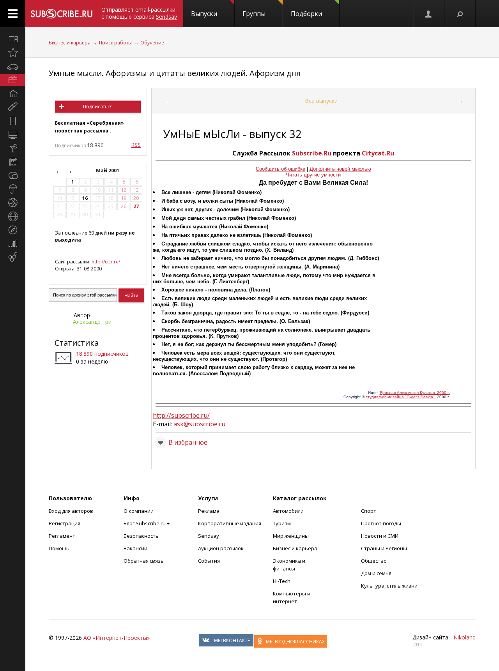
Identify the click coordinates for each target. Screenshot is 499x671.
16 (85, 198)
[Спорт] (12, 202)
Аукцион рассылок (221, 548)
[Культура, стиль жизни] (12, 148)
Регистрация (64, 523)
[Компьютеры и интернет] (12, 134)
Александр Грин (94, 321)
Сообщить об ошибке (280, 169)
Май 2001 (108, 170)
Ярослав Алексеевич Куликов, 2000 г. (415, 392)
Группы (253, 13)
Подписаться (98, 106)
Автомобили (288, 510)
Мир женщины (291, 535)
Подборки (306, 13)
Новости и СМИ (379, 535)
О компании (139, 510)
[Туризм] (12, 230)
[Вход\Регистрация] (428, 13)
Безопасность (141, 535)
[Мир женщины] (12, 107)
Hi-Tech (281, 580)
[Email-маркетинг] (12, 257)
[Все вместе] (12, 39)
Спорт (368, 510)
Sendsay (208, 535)
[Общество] (12, 175)
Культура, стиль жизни (389, 585)
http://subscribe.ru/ (181, 415)
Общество (374, 560)
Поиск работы (115, 42)
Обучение (152, 42)
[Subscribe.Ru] (61, 13)
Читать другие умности (313, 175)
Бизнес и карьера (69, 42)
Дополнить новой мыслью (340, 169)
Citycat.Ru (378, 153)
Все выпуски (321, 100)
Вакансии (135, 548)
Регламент (62, 535)
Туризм (282, 523)
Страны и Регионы (384, 548)
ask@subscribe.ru (199, 424)
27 (136, 206)
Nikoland (464, 637)
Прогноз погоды (381, 523)
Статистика (77, 342)
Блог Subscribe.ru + (147, 523)
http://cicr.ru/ (106, 261)
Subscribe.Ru (311, 153)
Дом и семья (376, 573)
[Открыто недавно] (12, 52)
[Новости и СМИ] (12, 162)
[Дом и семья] (12, 93)
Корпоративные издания (229, 523)
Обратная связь (144, 560)
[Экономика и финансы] (12, 243)
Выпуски (204, 13)
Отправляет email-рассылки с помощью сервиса (139, 13)
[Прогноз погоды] (12, 189)
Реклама (208, 510)
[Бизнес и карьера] (12, 80)
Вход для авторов (71, 510)
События (209, 560)
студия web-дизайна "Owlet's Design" (400, 397)
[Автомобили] (12, 66)
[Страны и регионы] (12, 216)
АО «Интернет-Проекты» (116, 637)
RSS (136, 144)
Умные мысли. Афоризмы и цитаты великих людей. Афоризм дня (175, 73)
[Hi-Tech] (12, 121)
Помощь (59, 548)
